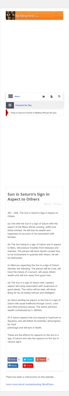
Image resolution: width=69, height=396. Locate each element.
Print (49, 204)
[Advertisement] (34, 56)
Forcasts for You (24, 105)
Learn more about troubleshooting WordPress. (30, 384)
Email (59, 204)
